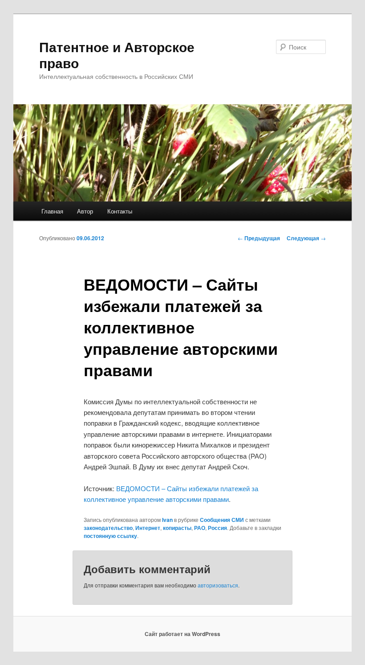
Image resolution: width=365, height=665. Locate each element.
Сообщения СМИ (222, 520)
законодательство (108, 528)
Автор (85, 211)
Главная (52, 211)
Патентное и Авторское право (117, 54)
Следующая (306, 238)
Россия (217, 528)
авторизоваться (218, 585)
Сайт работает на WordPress (182, 634)
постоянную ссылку (110, 536)
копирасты (177, 528)
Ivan (167, 520)
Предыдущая (259, 238)
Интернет (147, 528)
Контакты (119, 211)
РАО (199, 528)
